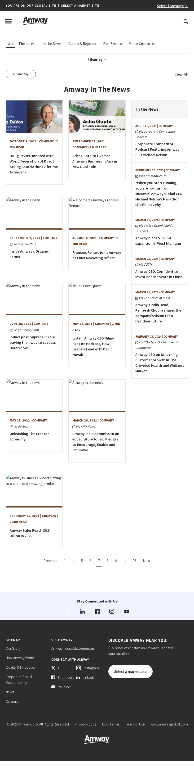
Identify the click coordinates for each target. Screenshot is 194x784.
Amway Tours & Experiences (72, 648)
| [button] (58, 5)
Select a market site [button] (80, 5)
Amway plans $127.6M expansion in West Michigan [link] (158, 241)
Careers (12, 701)
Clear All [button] (181, 74)
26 (134, 560)
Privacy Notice (86, 724)
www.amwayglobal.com (169, 724)
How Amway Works (20, 657)
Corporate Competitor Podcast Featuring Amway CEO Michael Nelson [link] (157, 149)
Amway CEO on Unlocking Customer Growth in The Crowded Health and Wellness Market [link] (159, 362)
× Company (21, 74)
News (10, 691)
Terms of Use (135, 724)
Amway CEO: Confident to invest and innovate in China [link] (158, 274)
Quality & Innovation (21, 667)
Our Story (13, 648)
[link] (67, 611)
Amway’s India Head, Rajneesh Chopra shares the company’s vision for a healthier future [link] (158, 312)
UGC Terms (110, 724)
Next (147, 560)
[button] (52, 5)
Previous (50, 560)
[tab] (10, 44)
